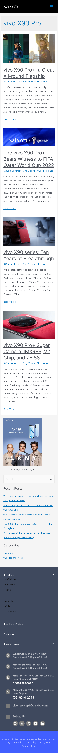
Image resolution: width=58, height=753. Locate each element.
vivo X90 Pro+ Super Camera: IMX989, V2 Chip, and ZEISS (26, 351)
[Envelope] (8, 706)
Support (9, 634)
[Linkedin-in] (42, 723)
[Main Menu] (52, 6)
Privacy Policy (30, 742)
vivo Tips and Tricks (13, 557)
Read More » (9, 119)
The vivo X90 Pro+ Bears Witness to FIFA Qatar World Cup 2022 (28, 159)
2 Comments (9, 81)
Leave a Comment (12, 170)
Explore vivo (11, 644)
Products (9, 575)
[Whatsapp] (8, 677)
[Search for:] (29, 479)
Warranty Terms (29, 746)
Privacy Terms (45, 742)
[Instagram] (21, 723)
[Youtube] (35, 723)
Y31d (8, 606)
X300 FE (9, 590)
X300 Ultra (10, 579)
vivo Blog (22, 81)
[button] (29, 625)
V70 (7, 595)
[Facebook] (15, 723)
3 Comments (9, 264)
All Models (10, 611)
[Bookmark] (8, 717)
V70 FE (9, 600)
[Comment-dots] (8, 655)
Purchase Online (13, 624)
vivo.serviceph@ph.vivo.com (30, 705)
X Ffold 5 (10, 584)
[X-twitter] (28, 723)
